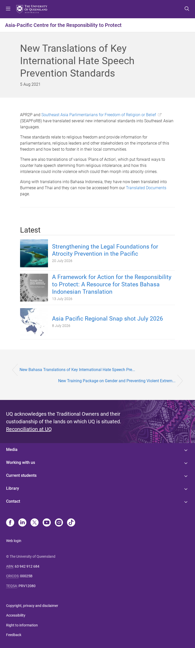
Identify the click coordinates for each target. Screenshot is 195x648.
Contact (13, 501)
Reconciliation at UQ (29, 429)
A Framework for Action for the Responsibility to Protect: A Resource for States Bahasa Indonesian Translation (111, 284)
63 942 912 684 (27, 566)
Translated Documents (146, 187)
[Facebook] (10, 523)
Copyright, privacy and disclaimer (32, 606)
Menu (8, 9)
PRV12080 (27, 586)
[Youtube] (47, 523)
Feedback (13, 635)
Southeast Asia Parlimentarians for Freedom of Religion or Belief (98, 114)
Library (12, 488)
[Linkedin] (22, 523)
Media (12, 449)
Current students (21, 475)
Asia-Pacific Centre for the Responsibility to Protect (63, 25)
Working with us (20, 462)
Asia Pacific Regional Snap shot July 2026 (107, 318)
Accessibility (15, 615)
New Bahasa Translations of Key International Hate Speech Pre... (77, 369)
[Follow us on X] (34, 523)
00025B (26, 576)
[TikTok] (71, 523)
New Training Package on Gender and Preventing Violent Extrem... (116, 380)
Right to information (22, 625)
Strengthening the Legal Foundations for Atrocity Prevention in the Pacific (105, 250)
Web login (13, 541)
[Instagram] (59, 523)
